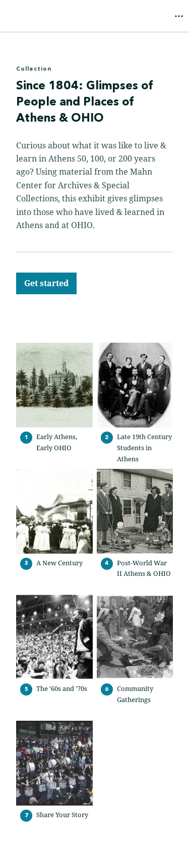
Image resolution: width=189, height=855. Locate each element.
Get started (46, 283)
